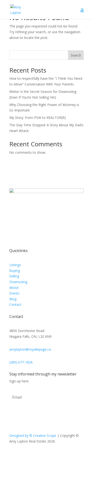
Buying (14, 270)
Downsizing (18, 282)
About (14, 287)
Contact (15, 304)
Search (76, 55)
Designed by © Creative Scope (33, 435)
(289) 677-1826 (21, 362)
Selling (14, 276)
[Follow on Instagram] (51, 455)
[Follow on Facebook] (42, 455)
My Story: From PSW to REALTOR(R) (37, 117)
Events (14, 293)
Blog (12, 299)
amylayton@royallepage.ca (30, 349)
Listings (15, 265)
